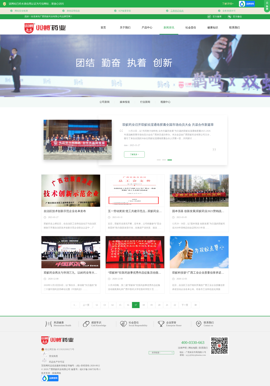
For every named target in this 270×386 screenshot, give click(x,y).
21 (167, 305)
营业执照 (53, 356)
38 (195, 305)
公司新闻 (105, 102)
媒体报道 (125, 102)
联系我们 (234, 27)
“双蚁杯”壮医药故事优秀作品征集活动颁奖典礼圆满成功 (143, 272)
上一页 (86, 305)
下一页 (185, 305)
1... (75, 305)
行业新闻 (145, 102)
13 (104, 305)
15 (120, 305)
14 (112, 305)
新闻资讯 (169, 27)
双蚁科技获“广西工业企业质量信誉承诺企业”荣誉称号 (205, 272)
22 (175, 305)
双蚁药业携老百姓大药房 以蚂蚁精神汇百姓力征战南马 (168, 124)
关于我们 (125, 27)
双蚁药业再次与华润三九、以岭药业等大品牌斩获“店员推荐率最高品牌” (88, 272)
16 (128, 305)
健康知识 (212, 27)
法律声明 (182, 348)
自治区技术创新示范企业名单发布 (65, 211)
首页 (103, 27)
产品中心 (147, 27)
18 (143, 305)
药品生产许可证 (56, 362)
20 (159, 305)
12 (97, 305)
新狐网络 (56, 373)
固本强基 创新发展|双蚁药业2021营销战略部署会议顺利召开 (209, 211)
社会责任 (190, 27)
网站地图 (192, 348)
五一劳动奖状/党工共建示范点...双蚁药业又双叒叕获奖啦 (143, 211)
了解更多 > (134, 154)
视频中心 (165, 102)
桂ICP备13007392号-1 (90, 369)
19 (151, 305)
